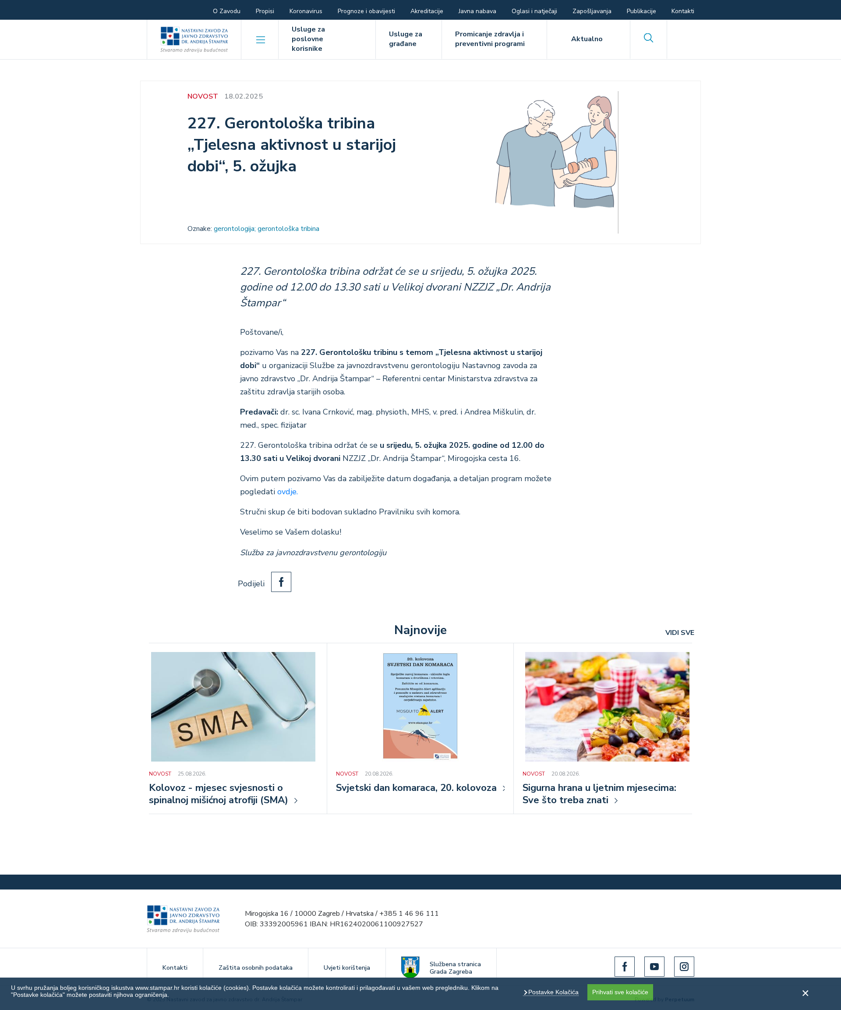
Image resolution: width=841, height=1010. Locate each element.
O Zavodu (226, 11)
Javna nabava (477, 11)
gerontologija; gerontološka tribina (266, 229)
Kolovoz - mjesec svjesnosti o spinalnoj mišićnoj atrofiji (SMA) (218, 794)
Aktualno (587, 39)
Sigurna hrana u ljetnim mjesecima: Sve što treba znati (599, 794)
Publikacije (641, 11)
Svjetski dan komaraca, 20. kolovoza (416, 788)
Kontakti (682, 11)
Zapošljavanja (591, 11)
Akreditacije (426, 11)
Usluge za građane (405, 39)
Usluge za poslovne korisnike (308, 39)
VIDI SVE (679, 633)
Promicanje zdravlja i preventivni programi (490, 39)
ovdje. (287, 491)
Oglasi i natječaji (534, 11)
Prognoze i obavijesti (366, 11)
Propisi (265, 11)
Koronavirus (306, 11)
